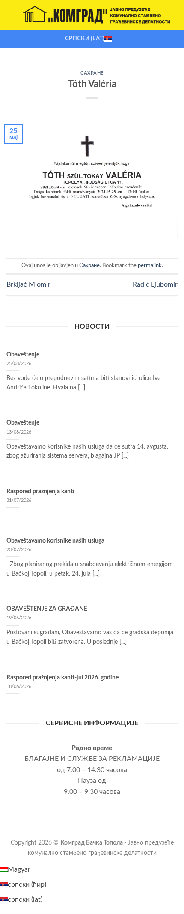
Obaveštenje (22, 355)
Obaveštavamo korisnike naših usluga (55, 541)
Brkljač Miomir (28, 284)
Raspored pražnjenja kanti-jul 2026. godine (62, 678)
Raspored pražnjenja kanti (40, 492)
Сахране (92, 73)
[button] (11, 14)
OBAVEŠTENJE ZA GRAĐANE (46, 609)
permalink (150, 265)
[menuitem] (15, 869)
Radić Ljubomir (155, 284)
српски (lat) (84, 38)
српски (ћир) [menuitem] (27, 884)
